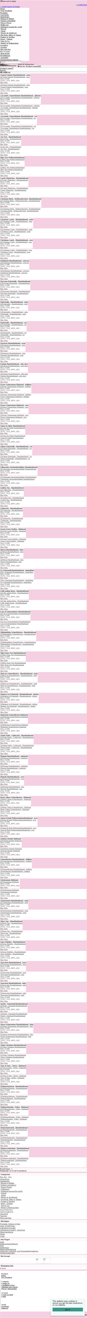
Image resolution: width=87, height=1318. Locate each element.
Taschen (3, 47)
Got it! (67, 1309)
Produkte (4, 13)
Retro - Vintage (6, 39)
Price (2, 70)
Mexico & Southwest (9, 33)
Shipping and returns (9, 1287)
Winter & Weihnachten (9, 43)
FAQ (2, 1246)
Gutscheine (4, 15)
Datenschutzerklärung (9, 1244)
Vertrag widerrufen (7, 1253)
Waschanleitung (6, 1232)
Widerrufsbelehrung (8, 1249)
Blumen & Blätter (7, 19)
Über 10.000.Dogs (7, 1226)
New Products (6, 1277)
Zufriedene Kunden (8, 1228)
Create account (7, 1295)
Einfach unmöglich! (8, 21)
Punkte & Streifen (7, 37)
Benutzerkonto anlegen (9, 60)
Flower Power (6, 23)
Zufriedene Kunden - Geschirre (12, 1230)
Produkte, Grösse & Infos (10, 1224)
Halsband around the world (11, 27)
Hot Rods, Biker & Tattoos (11, 35)
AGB (2, 1242)
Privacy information (9, 1289)
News (2, 1234)
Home (2, 9)
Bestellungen (5, 56)
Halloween (5, 25)
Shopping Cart (7, 1266)
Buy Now (4, 82)
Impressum (4, 1248)
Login (3, 1296)
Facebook (5, 1306)
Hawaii (3, 29)
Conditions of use (8, 1285)
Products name (6, 68)
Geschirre (4, 45)
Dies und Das (5, 49)
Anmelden (4, 58)
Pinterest (4, 1308)
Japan (3, 31)
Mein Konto (5, 54)
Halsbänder (4, 17)
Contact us (5, 1283)
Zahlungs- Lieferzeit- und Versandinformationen (19, 1251)
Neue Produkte (6, 11)
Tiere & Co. (5, 41)
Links (2, 1236)
